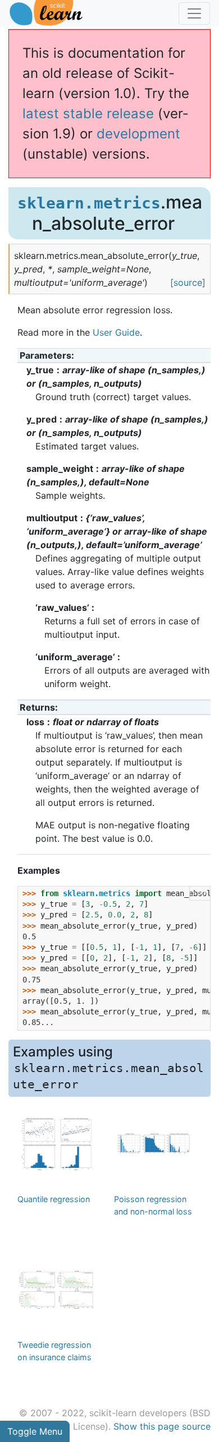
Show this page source (162, 1426)
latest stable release (88, 113)
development (138, 134)
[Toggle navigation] (194, 13)
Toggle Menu (34, 1431)
